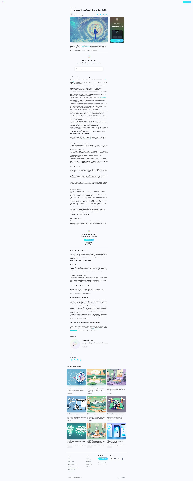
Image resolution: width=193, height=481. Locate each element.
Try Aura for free (89, 239)
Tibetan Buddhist (102, 97)
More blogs (85, 346)
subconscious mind (86, 46)
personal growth (76, 122)
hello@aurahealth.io (78, 477)
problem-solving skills (86, 138)
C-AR (118, 478)
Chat (73, 477)
